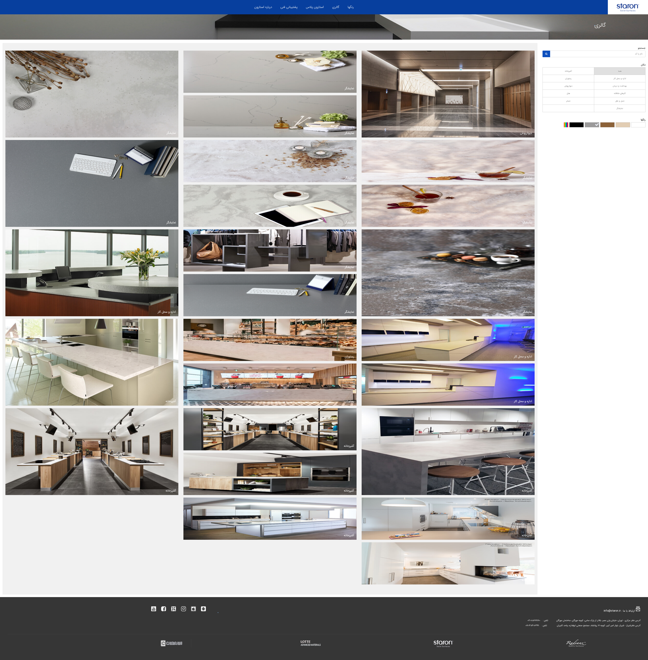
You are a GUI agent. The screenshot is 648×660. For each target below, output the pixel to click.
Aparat (173, 608)
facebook (163, 608)
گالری (335, 7)
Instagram (183, 608)
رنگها (351, 7)
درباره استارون (263, 7)
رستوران (568, 78)
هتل (568, 93)
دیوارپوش (568, 86)
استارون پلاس (315, 7)
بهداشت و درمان (620, 86)
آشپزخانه (568, 71)
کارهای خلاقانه (620, 93)
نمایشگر (620, 108)
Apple (193, 608)
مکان (643, 64)
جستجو (641, 48)
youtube (153, 608)
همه (620, 71)
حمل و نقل (619, 101)
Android (203, 608)
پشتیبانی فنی (289, 7)
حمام (568, 101)
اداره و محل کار (620, 78)
